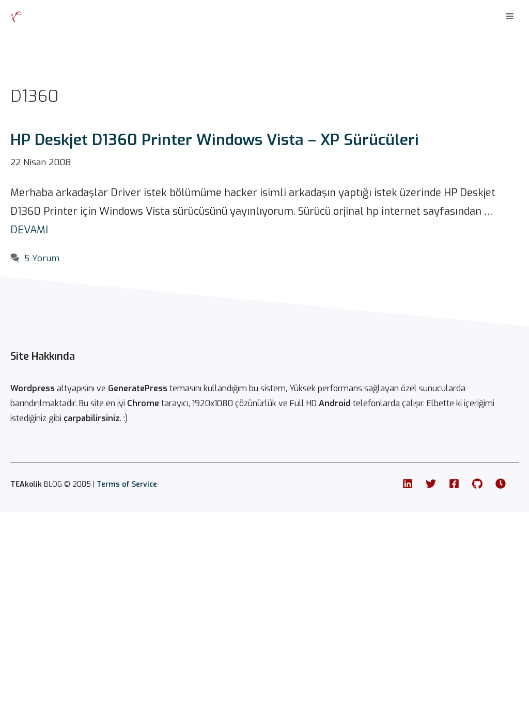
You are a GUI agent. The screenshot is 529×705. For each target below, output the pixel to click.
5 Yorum (41, 258)
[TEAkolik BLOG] (16, 16)
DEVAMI (29, 230)
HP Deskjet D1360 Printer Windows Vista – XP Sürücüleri (214, 140)
